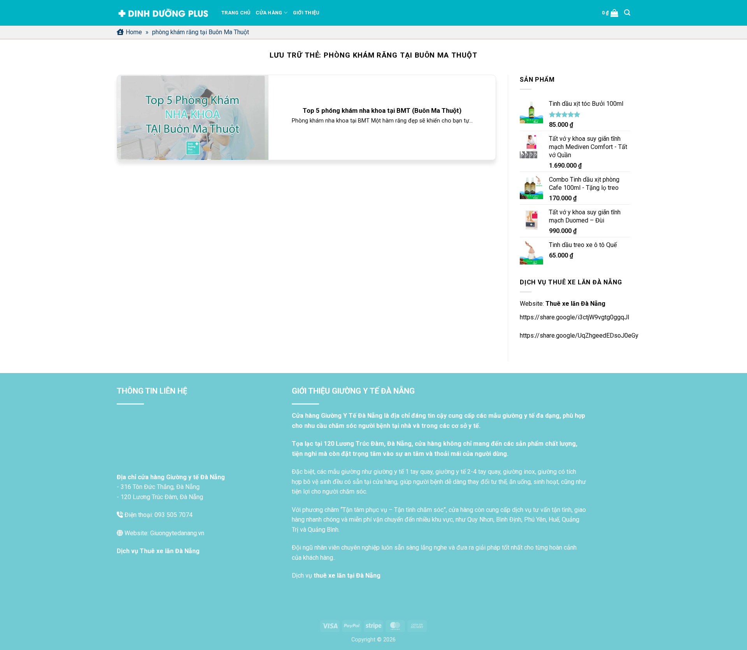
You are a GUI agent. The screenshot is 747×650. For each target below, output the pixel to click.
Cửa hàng (269, 13)
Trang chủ (235, 13)
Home (134, 32)
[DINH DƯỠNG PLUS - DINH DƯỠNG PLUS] (163, 13)
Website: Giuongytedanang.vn (163, 533)
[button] (610, 12)
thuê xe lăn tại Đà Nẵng (347, 575)
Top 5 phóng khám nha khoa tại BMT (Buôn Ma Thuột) (382, 110)
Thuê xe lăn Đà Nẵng (575, 303)
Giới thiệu (306, 13)
